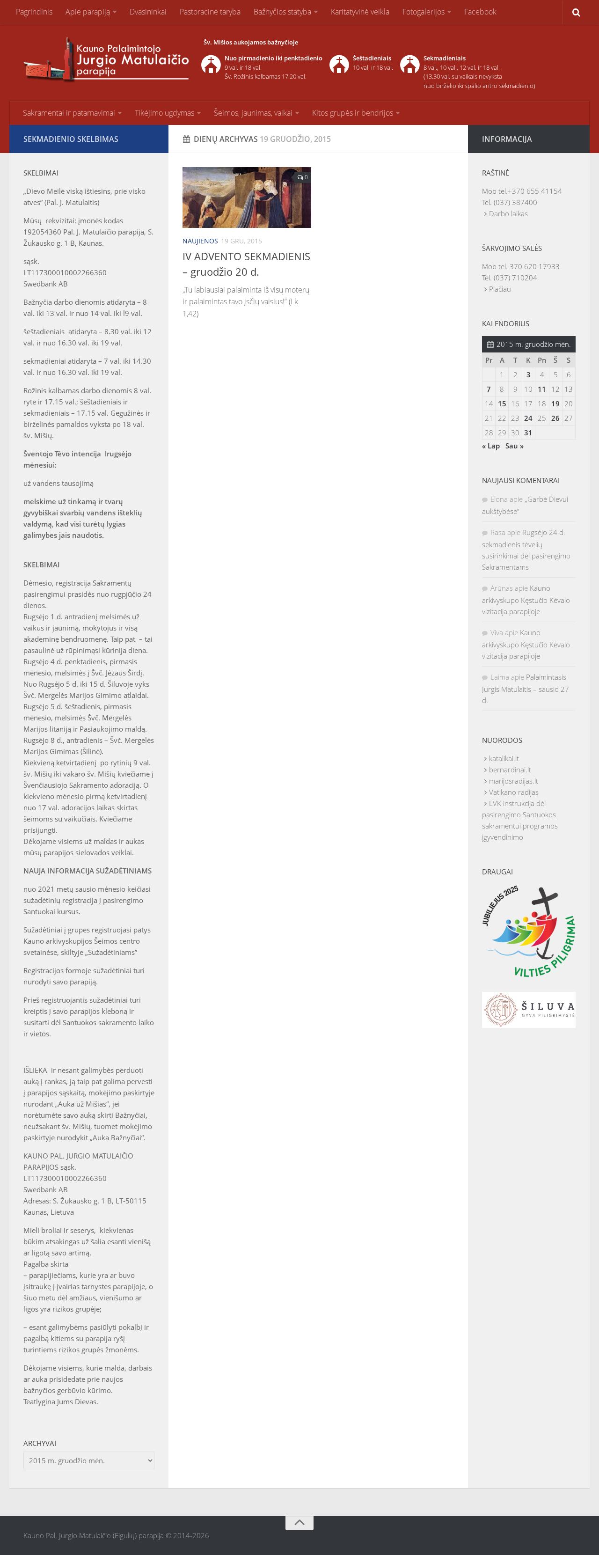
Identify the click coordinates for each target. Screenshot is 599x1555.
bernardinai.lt (510, 769)
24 (528, 418)
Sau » (514, 445)
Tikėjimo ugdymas (164, 113)
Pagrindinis (34, 12)
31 (528, 432)
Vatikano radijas (514, 792)
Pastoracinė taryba (210, 12)
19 (555, 403)
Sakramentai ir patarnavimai (69, 113)
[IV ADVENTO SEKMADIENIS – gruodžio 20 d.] (247, 197)
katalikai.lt (504, 758)
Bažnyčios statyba (282, 12)
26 (555, 418)
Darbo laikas (508, 213)
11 (542, 389)
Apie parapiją (88, 12)
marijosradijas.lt (513, 780)
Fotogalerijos (423, 12)
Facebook (480, 12)
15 (502, 403)
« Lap (491, 445)
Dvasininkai (148, 12)
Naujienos (200, 240)
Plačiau (500, 288)
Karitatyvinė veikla (360, 12)
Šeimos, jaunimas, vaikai (253, 113)
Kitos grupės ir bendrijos (352, 113)
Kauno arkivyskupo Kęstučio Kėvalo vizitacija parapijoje (526, 599)
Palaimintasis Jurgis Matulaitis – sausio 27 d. (525, 688)
